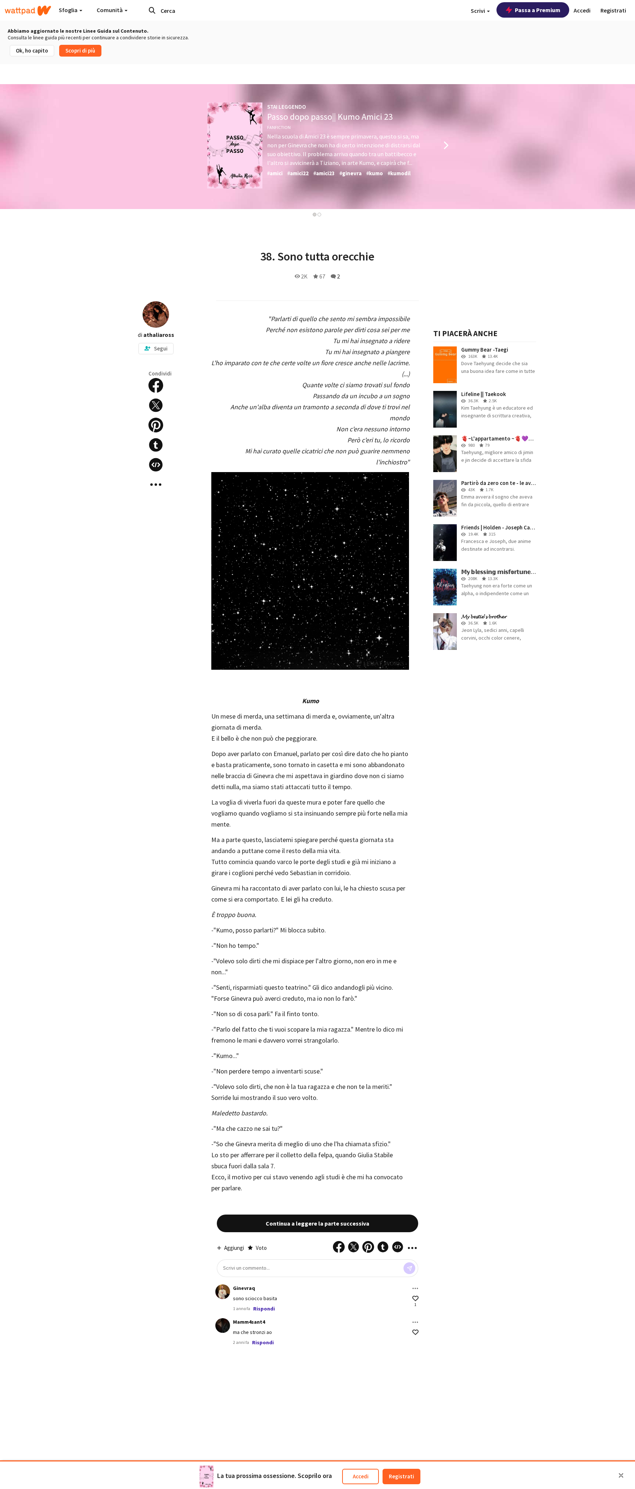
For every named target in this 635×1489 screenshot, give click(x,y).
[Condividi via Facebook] (155, 385)
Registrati (401, 1476)
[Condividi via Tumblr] (155, 445)
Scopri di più (80, 50)
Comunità (110, 10)
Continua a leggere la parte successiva (317, 1223)
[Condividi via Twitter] (155, 405)
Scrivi (478, 10)
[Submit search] (152, 10)
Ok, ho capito (32, 50)
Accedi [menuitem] (582, 10)
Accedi (361, 1476)
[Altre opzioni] (415, 1288)
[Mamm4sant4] (222, 1325)
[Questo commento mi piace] (415, 1298)
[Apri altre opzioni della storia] (155, 484)
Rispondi (264, 1308)
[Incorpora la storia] (155, 464)
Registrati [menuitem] (613, 10)
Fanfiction (279, 127)
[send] (409, 1268)
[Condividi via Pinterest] (155, 425)
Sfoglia (69, 10)
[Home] (28, 11)
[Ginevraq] (222, 1291)
